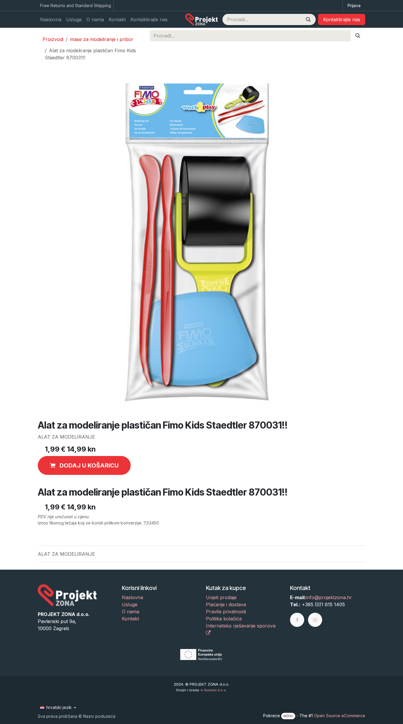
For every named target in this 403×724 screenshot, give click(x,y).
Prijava (354, 5)
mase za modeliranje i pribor (101, 39)
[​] (299, 619)
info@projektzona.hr (329, 597)
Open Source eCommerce (339, 715)
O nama (130, 611)
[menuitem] (51, 19)
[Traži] (308, 19)
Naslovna (132, 597)
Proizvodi (52, 39)
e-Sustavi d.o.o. (214, 690)
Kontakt (130, 619)
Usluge (129, 604)
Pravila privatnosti (226, 611)
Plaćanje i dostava (226, 604)
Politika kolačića (224, 619)
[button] (84, 465)
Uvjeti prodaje (221, 597)
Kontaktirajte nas (341, 19)
